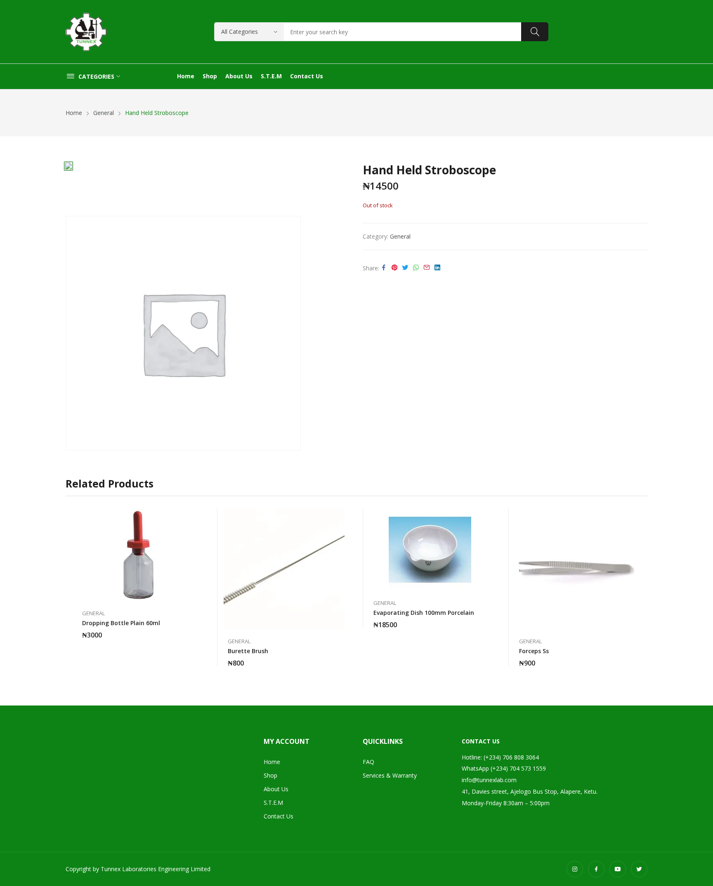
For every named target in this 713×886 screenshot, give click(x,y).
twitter (639, 869)
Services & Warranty (390, 775)
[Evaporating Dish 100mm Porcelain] (430, 550)
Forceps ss (534, 651)
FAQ (368, 762)
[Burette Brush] (284, 569)
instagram (575, 869)
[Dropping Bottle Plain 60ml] (138, 555)
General (400, 236)
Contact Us (278, 816)
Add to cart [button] (195, 630)
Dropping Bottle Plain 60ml (121, 623)
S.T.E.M (273, 802)
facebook (596, 869)
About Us (276, 789)
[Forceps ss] (575, 569)
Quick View (195, 517)
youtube (617, 869)
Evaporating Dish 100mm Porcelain (423, 612)
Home (272, 762)
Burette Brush (248, 651)
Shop (270, 775)
